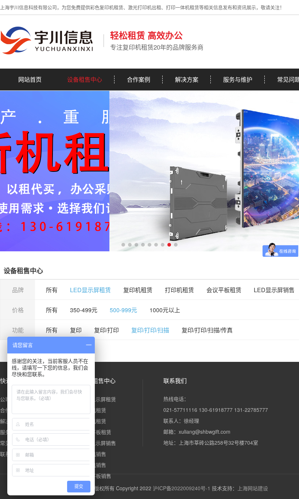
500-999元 (123, 310)
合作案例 (138, 79)
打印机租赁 (179, 290)
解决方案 (186, 79)
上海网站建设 (252, 488)
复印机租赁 (137, 290)
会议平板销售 (96, 475)
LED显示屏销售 (274, 290)
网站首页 (30, 79)
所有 (52, 290)
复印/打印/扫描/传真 (207, 330)
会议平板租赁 (223, 290)
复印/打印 (106, 330)
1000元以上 (165, 310)
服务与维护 (237, 79)
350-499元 (83, 310)
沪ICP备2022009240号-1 (181, 488)
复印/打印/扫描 (150, 330)
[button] (123, 245)
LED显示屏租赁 (90, 290)
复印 (76, 330)
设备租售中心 (84, 79)
